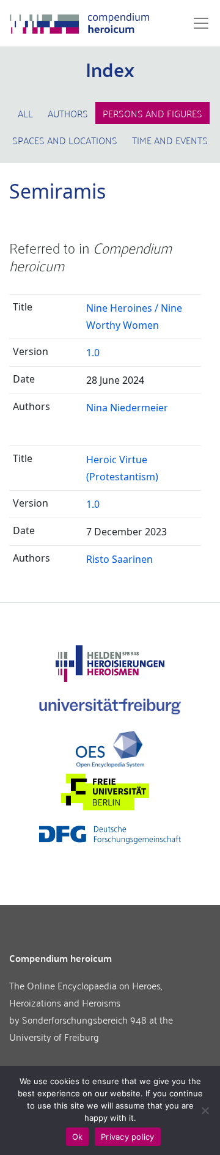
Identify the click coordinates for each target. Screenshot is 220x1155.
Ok (77, 1137)
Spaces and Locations (64, 139)
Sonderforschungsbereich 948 (84, 1019)
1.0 (93, 352)
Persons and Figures (152, 113)
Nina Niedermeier (127, 407)
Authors (68, 113)
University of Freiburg (54, 1036)
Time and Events (170, 139)
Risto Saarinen (119, 559)
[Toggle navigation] (197, 23)
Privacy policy (128, 1137)
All (25, 113)
